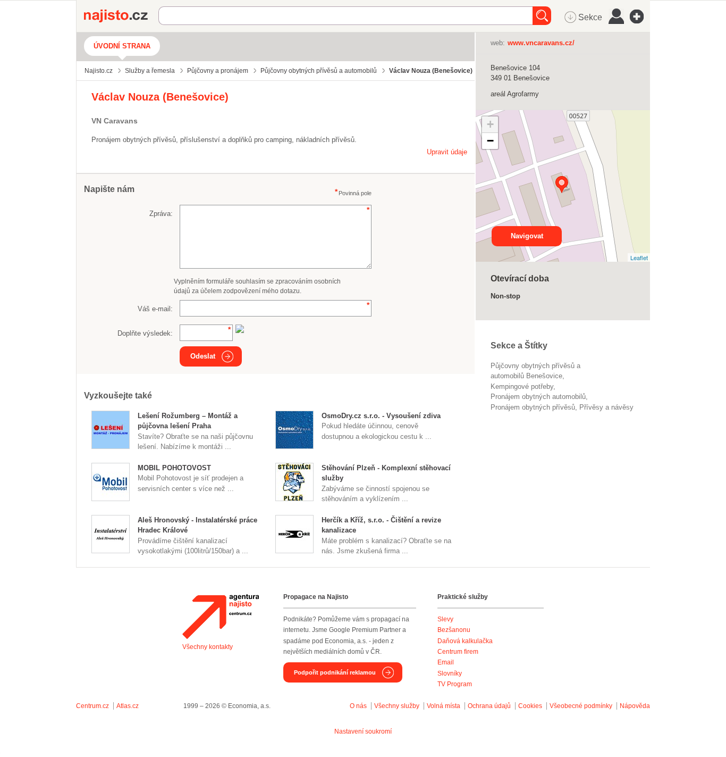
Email (445, 662)
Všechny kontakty (207, 647)
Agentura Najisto (220, 616)
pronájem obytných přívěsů (533, 407)
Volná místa (443, 706)
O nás (358, 706)
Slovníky (449, 673)
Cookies (530, 706)
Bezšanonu (453, 630)
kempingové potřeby (522, 386)
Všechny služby (397, 706)
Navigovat (527, 236)
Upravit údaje (447, 152)
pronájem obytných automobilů (538, 397)
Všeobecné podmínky (581, 706)
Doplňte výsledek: (145, 333)
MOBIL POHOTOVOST (174, 468)
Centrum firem (457, 651)
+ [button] (490, 124)
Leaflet (639, 257)
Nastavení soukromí (363, 731)
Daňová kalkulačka (465, 641)
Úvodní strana (122, 46)
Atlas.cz (127, 706)
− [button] (490, 140)
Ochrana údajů (489, 706)
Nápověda (635, 706)
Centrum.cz (92, 706)
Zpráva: (161, 214)
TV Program (454, 684)
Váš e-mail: (155, 309)
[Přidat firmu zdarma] (640, 16)
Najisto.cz (121, 16)
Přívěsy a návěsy (606, 407)
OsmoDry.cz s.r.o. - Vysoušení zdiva (381, 416)
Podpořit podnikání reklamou (335, 672)
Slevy (445, 619)
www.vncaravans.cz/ (541, 43)
